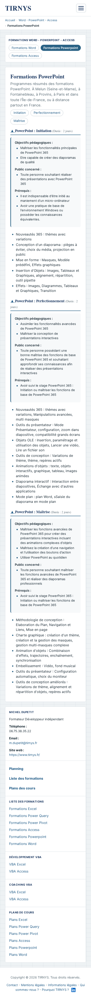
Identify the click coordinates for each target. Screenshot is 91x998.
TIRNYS (18, 8)
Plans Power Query (24, 926)
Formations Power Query (29, 816)
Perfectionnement (47, 113)
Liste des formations (26, 778)
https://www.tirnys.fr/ (24, 755)
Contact (12, 985)
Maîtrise (19, 121)
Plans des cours (22, 788)
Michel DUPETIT (21, 712)
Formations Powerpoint (27, 837)
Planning (16, 769)
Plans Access (19, 940)
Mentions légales (33, 985)
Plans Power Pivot (23, 933)
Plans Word (18, 954)
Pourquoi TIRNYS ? (55, 989)
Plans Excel (18, 919)
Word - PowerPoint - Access (38, 20)
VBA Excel (17, 864)
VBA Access (18, 871)
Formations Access (25, 55)
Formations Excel (23, 809)
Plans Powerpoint (23, 947)
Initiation (20, 113)
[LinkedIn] (73, 990)
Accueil (10, 20)
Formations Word (24, 48)
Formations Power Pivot (28, 823)
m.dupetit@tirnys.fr (23, 743)
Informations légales (62, 985)
